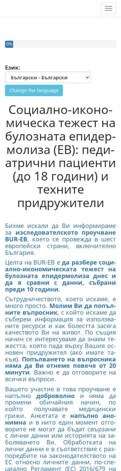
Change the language (33, 90)
